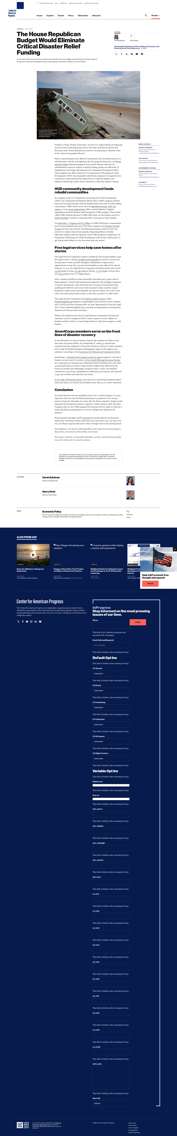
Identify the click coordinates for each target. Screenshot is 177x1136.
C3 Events (97, 685)
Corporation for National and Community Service (99, 352)
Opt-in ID (96, 1098)
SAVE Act (63, 3)
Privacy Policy (132, 1125)
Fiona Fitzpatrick (21, 578)
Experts (50, 15)
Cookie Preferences (134, 1132)
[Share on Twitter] (116, 54)
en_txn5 (96, 962)
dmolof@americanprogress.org (148, 186)
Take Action (83, 15)
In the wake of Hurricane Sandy (68, 379)
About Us (96, 15)
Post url (96, 795)
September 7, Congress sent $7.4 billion (74, 223)
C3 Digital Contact (100, 753)
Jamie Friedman (132, 578)
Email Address (103, 640)
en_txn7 (96, 996)
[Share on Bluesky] (132, 54)
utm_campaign (99, 843)
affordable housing (99, 206)
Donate (154, 15)
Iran (56, 3)
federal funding (61, 218)
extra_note (97, 1064)
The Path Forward (46, 3)
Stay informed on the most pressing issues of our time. (121, 611)
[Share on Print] (142, 54)
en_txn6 (96, 979)
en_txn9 (96, 1030)
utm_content (98, 860)
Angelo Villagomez (32, 578)
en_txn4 (96, 945)
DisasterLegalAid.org (63, 301)
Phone (95, 620)
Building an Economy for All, (149, 46)
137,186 (57, 271)
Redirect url (98, 782)
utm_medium (98, 826)
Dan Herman (66, 578)
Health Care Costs (91, 3)
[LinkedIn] (35, 621)
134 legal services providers (89, 259)
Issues (40, 15)
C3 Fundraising (99, 702)
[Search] (146, 16)
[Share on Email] (137, 54)
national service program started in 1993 (83, 357)
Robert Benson (58, 578)
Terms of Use (132, 1123)
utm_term (97, 877)
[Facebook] (22, 621)
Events (61, 15)
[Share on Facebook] (121, 54)
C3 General (97, 668)
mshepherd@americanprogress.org (149, 177)
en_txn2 (96, 911)
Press (70, 15)
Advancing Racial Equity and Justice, (127, 46)
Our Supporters (132, 1130)
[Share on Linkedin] (127, 54)
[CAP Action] (23, 1125)
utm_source (97, 809)
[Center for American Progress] (20, 9)
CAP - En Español (133, 1128)
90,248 (77, 271)
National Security (75, 3)
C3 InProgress (99, 736)
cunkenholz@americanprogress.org (149, 153)
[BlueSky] (40, 621)
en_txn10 (96, 1047)
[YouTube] (27, 621)
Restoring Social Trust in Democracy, (127, 48)
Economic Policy (51, 511)
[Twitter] (18, 621)
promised (87, 417)
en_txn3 (96, 928)
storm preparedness (77, 209)
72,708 (98, 271)
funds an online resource (95, 298)
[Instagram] (31, 621)
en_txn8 (96, 1013)
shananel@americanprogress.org (148, 162)
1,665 (60, 273)
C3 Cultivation (99, 719)
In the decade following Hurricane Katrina (102, 360)
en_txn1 (96, 894)
